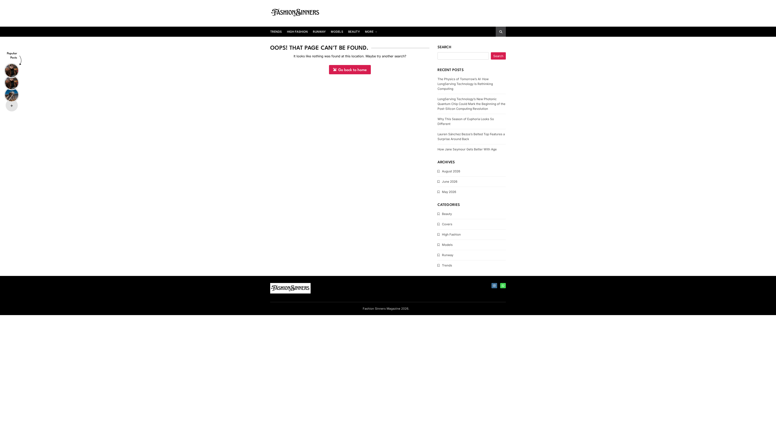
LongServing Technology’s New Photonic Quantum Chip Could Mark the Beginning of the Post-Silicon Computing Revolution (471, 104)
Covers (447, 224)
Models (337, 31)
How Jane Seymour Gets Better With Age (467, 149)
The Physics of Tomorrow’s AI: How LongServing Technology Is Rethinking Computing (465, 84)
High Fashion (297, 31)
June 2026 (449, 181)
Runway (319, 31)
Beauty (354, 31)
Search (444, 47)
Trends (276, 31)
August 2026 (451, 171)
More (369, 31)
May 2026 (449, 192)
